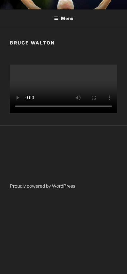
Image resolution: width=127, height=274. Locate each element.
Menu (67, 18)
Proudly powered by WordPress (42, 186)
